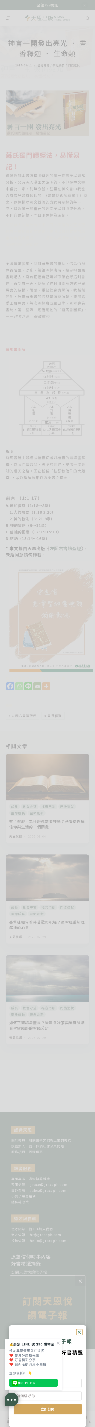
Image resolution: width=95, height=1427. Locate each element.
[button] (79, 1332)
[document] (47, 713)
